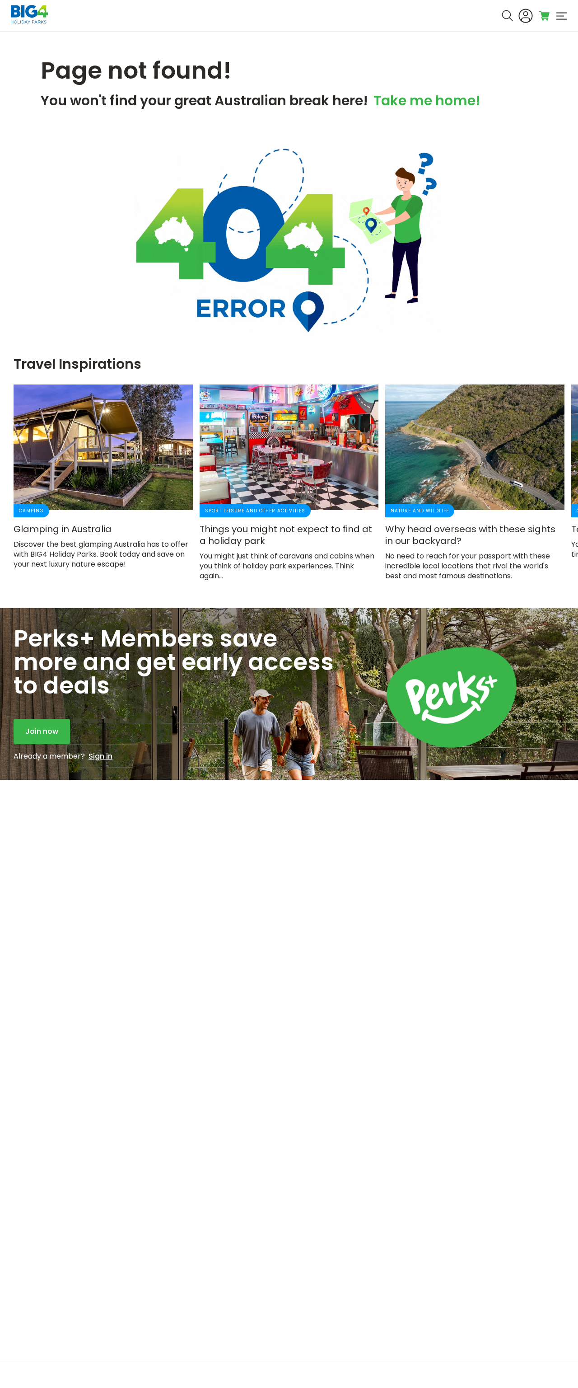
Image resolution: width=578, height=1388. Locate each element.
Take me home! (426, 102)
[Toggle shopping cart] (544, 16)
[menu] (561, 15)
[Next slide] (544, 482)
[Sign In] (525, 16)
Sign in (100, 756)
